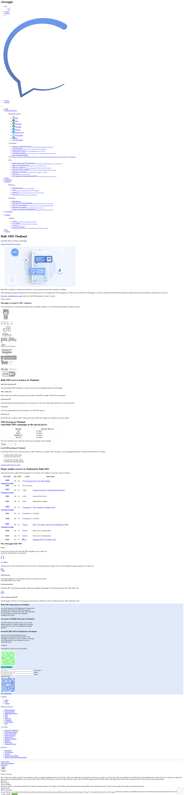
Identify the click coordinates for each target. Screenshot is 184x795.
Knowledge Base (23, 188)
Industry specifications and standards (32, 209)
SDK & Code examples (32, 205)
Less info (11, 483)
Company (8, 215)
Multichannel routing (28, 151)
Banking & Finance (10, 739)
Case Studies (8, 211)
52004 (7, 506)
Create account (5, 244)
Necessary (6, 783)
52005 (7, 524)
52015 (7, 539)
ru (9, 8)
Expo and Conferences (11, 730)
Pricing (7, 178)
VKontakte (18, 127)
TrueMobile (47, 507)
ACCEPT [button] (15, 794)
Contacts (18, 225)
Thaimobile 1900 (38, 539)
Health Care (8, 742)
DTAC (26, 525)
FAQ (25, 190)
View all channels (17, 140)
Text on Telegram (6, 693)
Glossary (27, 192)
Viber (16, 121)
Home (6, 109)
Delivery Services (10, 735)
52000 (7, 480)
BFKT (54, 507)
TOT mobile (40, 524)
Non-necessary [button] (5, 788)
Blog (6, 230)
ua (9, 10)
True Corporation (38, 507)
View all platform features (20, 155)
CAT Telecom (28, 481)
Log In (7, 11)
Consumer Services (10, 744)
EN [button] (6, 6)
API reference (16, 201)
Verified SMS (19, 135)
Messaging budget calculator (34, 169)
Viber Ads (21, 174)
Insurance (7, 740)
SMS (16, 118)
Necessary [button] (4, 781)
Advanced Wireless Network (56, 490)
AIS (25, 490)
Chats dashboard (29, 148)
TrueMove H (28, 507)
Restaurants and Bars (11, 732)
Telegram (17, 130)
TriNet (66, 524)
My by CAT (36, 481)
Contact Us (4, 765)
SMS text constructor (31, 167)
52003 (7, 489)
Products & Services (11, 110)
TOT (25, 539)
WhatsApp (18, 124)
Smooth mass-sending (34, 153)
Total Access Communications (54, 524)
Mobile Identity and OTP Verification (37, 163)
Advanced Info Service (40, 490)
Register (7, 13)
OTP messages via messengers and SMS (34, 176)
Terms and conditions (7, 763)
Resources (8, 181)
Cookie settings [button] (6, 794)
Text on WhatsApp (6, 667)
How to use (24, 194)
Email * (36, 672)
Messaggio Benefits (30, 228)
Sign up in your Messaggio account (11, 296)
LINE (34, 524)
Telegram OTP (19, 132)
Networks (4, 483)
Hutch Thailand (45, 481)
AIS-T (54, 539)
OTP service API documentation (32, 203)
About (24, 221)
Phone (36, 674)
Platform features (10, 710)
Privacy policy (5, 761)
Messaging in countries (29, 172)
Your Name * (38, 670)
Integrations (8, 180)
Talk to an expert (15, 244)
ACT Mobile (47, 539)
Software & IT (9, 737)
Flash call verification (29, 165)
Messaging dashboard (32, 146)
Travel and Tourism (10, 734)
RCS (16, 138)
